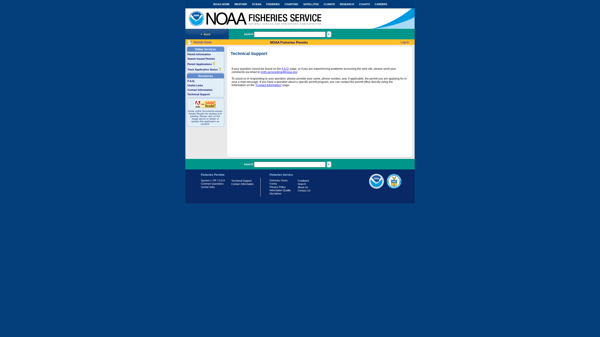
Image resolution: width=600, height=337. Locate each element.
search (248, 34)
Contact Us (304, 190)
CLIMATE (329, 4)
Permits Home (203, 42)
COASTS (364, 4)
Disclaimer (275, 193)
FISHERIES (273, 4)
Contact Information (200, 89)
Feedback (303, 180)
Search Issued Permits (201, 58)
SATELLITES (311, 4)
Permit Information (199, 54)
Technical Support (199, 94)
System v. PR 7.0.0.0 (213, 180)
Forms (273, 183)
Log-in (405, 42)
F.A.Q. (191, 81)
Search (302, 184)
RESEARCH (347, 4)
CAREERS (381, 4)
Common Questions (212, 183)
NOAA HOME (221, 4)
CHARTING (291, 4)
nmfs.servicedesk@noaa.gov (279, 72)
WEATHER (240, 4)
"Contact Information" (268, 85)
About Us (303, 187)
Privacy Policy (278, 187)
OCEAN (256, 4)
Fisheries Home (279, 180)
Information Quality (280, 190)
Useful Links (195, 85)
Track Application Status (203, 69)
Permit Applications (200, 64)
